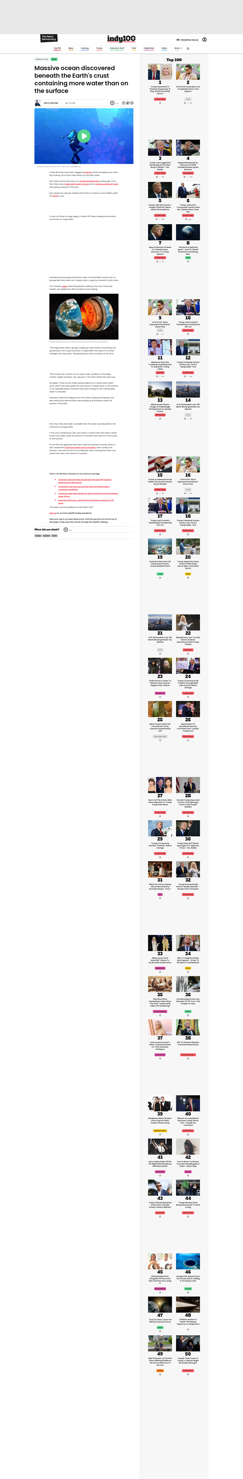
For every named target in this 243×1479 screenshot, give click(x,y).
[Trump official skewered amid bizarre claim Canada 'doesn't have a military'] (160, 1187)
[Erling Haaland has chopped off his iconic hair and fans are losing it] (160, 1261)
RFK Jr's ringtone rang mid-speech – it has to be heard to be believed (188, 960)
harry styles (160, 1172)
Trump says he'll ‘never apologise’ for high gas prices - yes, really (188, 845)
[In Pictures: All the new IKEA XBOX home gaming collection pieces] (188, 1460)
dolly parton (160, 693)
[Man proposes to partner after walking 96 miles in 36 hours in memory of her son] (160, 1343)
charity (160, 1371)
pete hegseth (188, 173)
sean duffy (160, 1213)
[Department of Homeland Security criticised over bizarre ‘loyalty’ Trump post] (188, 708)
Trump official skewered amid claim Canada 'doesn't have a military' (160, 1204)
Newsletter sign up (189, 39)
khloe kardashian (160, 1011)
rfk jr (188, 968)
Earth (55, 196)
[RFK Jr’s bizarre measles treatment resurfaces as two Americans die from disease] (188, 1027)
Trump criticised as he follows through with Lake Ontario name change (188, 684)
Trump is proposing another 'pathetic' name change (160, 845)
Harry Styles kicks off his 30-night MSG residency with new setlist (160, 1163)
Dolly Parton (188, 650)
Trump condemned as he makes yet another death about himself (160, 481)
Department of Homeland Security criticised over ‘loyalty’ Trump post (188, 727)
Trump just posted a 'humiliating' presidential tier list (188, 324)
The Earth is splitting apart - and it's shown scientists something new (188, 250)
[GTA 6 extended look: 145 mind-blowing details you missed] (188, 389)
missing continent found (106, 184)
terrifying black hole (89, 181)
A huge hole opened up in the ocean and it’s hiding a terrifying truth (188, 1278)
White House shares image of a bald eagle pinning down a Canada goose (160, 407)
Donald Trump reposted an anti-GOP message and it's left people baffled (188, 803)
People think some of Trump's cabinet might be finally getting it (188, 1360)
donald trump (160, 215)
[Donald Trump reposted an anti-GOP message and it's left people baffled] (188, 784)
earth (54, 59)
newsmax (160, 373)
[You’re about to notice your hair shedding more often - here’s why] (188, 1146)
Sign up (52, 513)
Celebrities (149, 48)
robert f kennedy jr (188, 1055)
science (88, 172)
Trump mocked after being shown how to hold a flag (188, 1204)
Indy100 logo (121, 39)
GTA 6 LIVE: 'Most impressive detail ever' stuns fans (160, 324)
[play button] (83, 136)
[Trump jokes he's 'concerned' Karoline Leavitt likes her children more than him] (188, 189)
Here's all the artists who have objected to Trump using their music (160, 802)
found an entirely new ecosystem (80, 447)
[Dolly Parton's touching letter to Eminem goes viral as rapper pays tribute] (160, 665)
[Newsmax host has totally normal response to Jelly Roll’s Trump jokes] (160, 347)
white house (160, 415)
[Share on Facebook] (123, 103)
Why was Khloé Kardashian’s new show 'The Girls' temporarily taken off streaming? (160, 1002)
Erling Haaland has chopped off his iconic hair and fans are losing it (160, 1279)
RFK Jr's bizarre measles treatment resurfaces (188, 1043)
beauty (188, 1172)
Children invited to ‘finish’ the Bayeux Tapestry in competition (188, 1321)
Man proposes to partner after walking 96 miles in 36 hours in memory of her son (160, 1361)
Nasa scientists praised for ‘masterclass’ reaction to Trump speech (160, 250)
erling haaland (160, 1289)
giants (188, 1011)
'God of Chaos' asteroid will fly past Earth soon (160, 1320)
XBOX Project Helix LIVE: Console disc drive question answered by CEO (160, 727)
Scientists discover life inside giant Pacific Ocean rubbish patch (160, 563)
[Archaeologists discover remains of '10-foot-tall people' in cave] (188, 983)
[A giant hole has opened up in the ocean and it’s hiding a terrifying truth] (188, 1261)
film (160, 894)
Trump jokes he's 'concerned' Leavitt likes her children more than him (188, 208)
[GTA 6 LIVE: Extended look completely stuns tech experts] (188, 71)
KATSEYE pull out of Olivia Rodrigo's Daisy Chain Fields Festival (160, 1436)
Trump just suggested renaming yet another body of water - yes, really (160, 166)
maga (188, 574)
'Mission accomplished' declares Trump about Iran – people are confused (188, 1121)
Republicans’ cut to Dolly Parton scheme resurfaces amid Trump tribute (188, 640)
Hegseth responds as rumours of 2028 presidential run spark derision (188, 166)
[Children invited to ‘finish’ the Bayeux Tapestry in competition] (188, 1305)
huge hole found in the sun (77, 184)
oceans (188, 1289)
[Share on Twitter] (127, 103)
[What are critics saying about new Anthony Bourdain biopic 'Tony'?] (160, 869)
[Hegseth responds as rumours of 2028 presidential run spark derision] (188, 147)
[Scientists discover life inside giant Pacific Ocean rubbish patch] (160, 546)
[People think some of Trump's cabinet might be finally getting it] (188, 1343)
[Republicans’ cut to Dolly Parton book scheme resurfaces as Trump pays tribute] (188, 622)
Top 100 (57, 48)
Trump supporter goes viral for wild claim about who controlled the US (188, 564)
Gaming (85, 48)
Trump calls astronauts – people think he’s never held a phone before (160, 207)
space (160, 1327)
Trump (99, 48)
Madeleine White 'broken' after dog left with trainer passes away (160, 1120)
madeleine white (160, 1131)
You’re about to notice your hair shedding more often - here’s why (188, 1163)
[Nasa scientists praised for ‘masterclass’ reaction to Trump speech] (160, 232)
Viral (134, 48)
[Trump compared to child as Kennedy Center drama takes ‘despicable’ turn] (188, 347)
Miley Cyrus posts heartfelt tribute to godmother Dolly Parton (160, 960)
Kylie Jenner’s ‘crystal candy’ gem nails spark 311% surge (188, 1436)
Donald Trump (160, 99)
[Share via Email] (131, 103)
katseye (160, 1444)
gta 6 (188, 99)
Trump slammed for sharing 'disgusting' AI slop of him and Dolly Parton (160, 90)
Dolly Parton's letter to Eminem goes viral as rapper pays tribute (160, 683)
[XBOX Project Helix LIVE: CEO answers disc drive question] (160, 708)
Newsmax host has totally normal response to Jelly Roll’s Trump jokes (160, 365)
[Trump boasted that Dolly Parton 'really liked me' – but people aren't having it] (188, 869)
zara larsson (160, 1055)
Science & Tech (117, 48)
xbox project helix (160, 736)
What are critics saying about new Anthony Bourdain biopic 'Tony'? (160, 886)
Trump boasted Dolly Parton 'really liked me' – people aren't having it (188, 886)
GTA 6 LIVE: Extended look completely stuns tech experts (188, 89)
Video (164, 48)
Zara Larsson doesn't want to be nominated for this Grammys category (160, 1045)
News (70, 48)
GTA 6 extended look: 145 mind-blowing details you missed (188, 406)
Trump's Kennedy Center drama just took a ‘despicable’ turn (188, 364)
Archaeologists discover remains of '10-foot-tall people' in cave (188, 1001)
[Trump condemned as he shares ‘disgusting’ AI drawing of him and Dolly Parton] (160, 71)
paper (65, 286)
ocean (38, 536)
